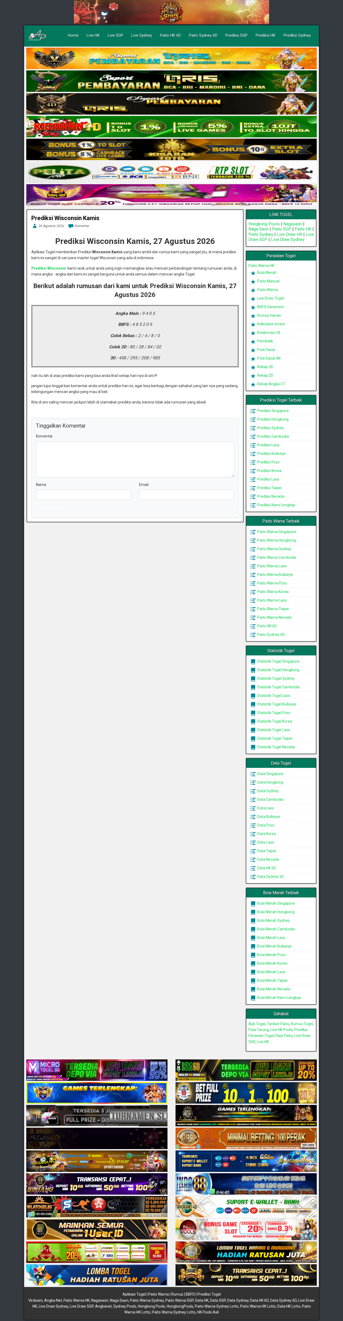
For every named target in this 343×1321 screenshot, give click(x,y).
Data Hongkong (269, 782)
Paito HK (303, 229)
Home (73, 35)
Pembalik (264, 341)
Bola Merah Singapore (275, 903)
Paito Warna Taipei (272, 609)
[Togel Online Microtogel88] (96, 1070)
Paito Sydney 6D (203, 35)
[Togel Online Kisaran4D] (171, 127)
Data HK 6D (266, 868)
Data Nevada (267, 859)
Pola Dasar (265, 350)
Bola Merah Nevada (273, 989)
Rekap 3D (264, 367)
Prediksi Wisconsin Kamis (65, 218)
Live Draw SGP (82, 1306)
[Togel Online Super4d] (171, 104)
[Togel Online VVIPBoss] (171, 58)
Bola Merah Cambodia (275, 929)
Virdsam (35, 1300)
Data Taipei (266, 851)
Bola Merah (266, 272)
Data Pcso (265, 825)
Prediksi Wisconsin (48, 268)
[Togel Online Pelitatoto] (171, 172)
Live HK (93, 35)
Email (143, 484)
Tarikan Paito (278, 1024)
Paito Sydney (260, 234)
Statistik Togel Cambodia (278, 687)
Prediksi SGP (236, 35)
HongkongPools (180, 1306)
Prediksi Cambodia (272, 436)
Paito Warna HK (261, 265)
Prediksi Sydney (297, 35)
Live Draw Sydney (288, 239)
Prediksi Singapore (272, 411)
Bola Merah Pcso (271, 955)
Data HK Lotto (288, 1306)
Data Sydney (267, 791)
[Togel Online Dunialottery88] (246, 1139)
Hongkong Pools (264, 224)
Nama (41, 484)
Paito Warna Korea (272, 592)
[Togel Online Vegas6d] (96, 1139)
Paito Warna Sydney (273, 549)
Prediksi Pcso (268, 462)
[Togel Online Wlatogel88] (96, 1207)
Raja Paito (284, 1035)
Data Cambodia (270, 799)
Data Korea (266, 834)
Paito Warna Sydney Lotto (216, 1306)
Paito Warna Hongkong (276, 540)
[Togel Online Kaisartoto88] (96, 1252)
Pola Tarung (258, 1030)
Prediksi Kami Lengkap (275, 505)
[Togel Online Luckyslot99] (246, 1093)
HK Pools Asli (208, 1312)
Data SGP (218, 1300)
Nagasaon (292, 224)
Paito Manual (267, 281)
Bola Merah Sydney (273, 920)
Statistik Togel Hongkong (277, 670)
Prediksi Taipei (269, 488)
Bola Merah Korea (271, 963)
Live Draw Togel (270, 298)
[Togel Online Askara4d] (96, 1161)
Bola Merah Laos (270, 937)
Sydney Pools (124, 1306)
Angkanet (103, 1306)
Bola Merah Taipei (272, 980)
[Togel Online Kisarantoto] (171, 150)
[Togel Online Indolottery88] (246, 1184)
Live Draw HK (289, 234)
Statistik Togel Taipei (274, 738)
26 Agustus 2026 (51, 226)
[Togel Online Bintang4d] (96, 1184)
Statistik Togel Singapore (278, 661)
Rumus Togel (302, 1024)
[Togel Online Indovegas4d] (246, 1275)
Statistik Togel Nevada (275, 747)
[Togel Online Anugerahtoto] (246, 1161)
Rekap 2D (264, 375)
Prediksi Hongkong (272, 419)
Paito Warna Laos (271, 566)
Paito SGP (281, 229)
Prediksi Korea (268, 471)
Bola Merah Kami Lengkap (278, 997)
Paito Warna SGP (179, 1300)
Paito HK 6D (170, 35)
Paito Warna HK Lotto (258, 1306)
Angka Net (53, 1300)
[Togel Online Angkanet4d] (246, 1207)
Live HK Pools (281, 1030)
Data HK (201, 1300)
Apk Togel (256, 1024)
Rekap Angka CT (270, 384)
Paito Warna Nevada (274, 617)
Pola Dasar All (268, 358)
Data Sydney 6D (270, 876)
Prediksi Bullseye (271, 453)
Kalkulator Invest (270, 324)
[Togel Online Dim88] (171, 81)
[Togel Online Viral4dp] (171, 195)
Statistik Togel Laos (273, 695)
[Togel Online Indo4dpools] (96, 1275)
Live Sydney (141, 35)
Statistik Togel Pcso (273, 713)
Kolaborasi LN (268, 332)
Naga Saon (258, 229)
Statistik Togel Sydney (275, 678)
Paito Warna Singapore (276, 532)
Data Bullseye (268, 816)
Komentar (82, 226)
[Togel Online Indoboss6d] (246, 1070)
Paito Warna (267, 290)
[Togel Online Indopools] (246, 1230)
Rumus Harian (268, 315)
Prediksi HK (265, 35)
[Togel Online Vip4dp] (246, 1116)
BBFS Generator (270, 307)
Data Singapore (270, 774)
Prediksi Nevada (270, 496)
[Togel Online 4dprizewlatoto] (96, 1230)
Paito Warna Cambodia (276, 557)
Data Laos (265, 808)
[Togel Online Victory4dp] (96, 1093)
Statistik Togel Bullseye (276, 704)
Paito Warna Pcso (271, 583)
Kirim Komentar (51, 509)
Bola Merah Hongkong (275, 912)
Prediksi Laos (267, 445)
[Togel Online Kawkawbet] (96, 1116)
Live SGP (115, 35)
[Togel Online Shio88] (246, 1252)
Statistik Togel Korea (274, 721)
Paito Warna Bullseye (274, 574)
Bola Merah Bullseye (274, 946)
